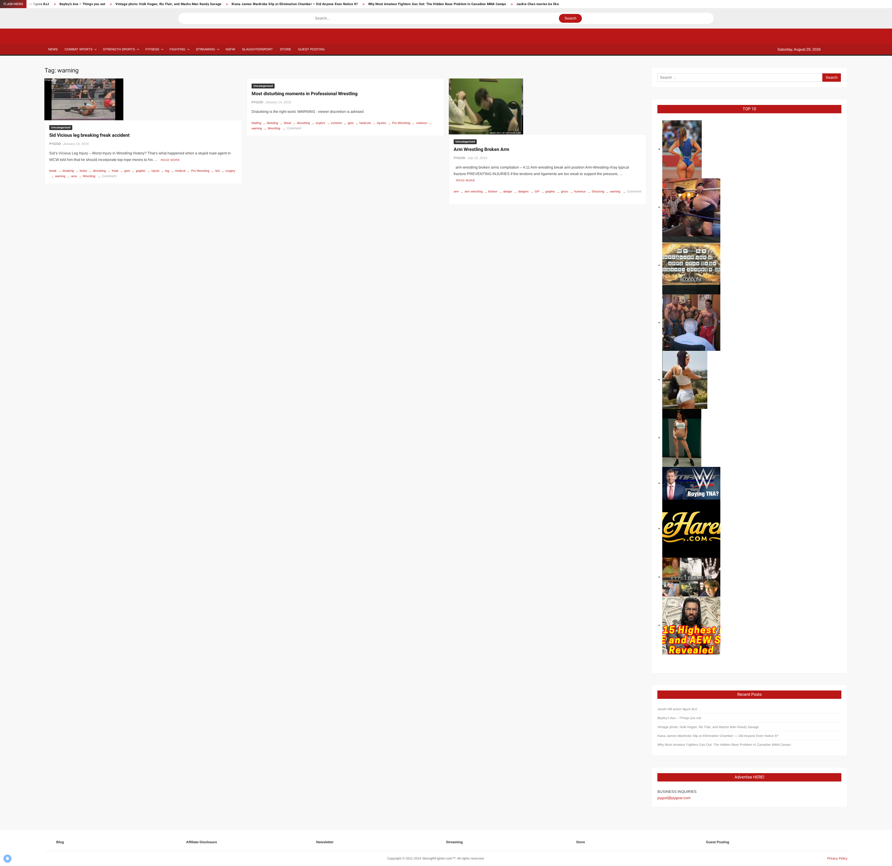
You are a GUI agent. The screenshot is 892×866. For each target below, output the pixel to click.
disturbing (99, 171)
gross (564, 191)
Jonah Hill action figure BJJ (677, 709)
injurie (155, 171)
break (53, 171)
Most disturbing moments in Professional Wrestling (304, 93)
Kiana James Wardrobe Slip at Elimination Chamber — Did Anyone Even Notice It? (295, 4)
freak (115, 171)
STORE (285, 49)
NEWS (53, 49)
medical (180, 171)
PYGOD (55, 144)
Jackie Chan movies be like (537, 4)
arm (456, 191)
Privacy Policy (837, 858)
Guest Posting (717, 842)
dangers (523, 191)
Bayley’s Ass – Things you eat (82, 4)
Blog (60, 842)
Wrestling (89, 176)
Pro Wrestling (200, 171)
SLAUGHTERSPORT (257, 49)
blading (256, 123)
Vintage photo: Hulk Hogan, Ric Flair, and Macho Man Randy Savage (168, 4)
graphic (141, 171)
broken (492, 191)
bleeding (272, 123)
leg (167, 171)
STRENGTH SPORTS (119, 49)
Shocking (598, 191)
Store (580, 842)
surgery (230, 171)
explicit (320, 123)
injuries (381, 123)
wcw (74, 176)
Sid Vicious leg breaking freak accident (89, 135)
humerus (580, 191)
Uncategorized (60, 127)
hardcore (365, 123)
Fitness (152, 49)
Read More (170, 160)
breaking (68, 171)
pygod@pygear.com (673, 798)
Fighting (177, 49)
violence (421, 123)
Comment (109, 176)
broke (83, 171)
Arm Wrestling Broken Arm (481, 149)
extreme (336, 123)
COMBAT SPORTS (78, 49)
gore (127, 171)
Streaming (205, 49)
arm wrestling (473, 191)
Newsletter (325, 842)
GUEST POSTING (311, 49)
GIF (537, 191)
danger (507, 191)
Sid (217, 171)
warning (60, 176)
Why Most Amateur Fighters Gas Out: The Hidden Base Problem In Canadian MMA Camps (437, 4)
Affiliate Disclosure (201, 842)
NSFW (230, 49)
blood (287, 123)
